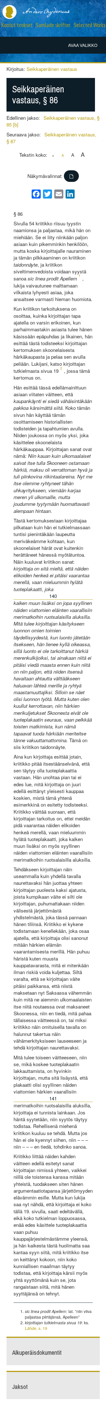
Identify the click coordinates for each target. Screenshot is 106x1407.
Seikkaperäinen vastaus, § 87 (51, 138)
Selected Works (89, 25)
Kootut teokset (17, 25)
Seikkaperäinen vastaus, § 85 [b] (53, 121)
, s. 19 (36, 1328)
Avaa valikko (83, 45)
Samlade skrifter (53, 25)
